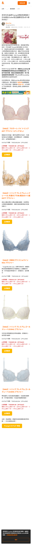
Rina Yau (8, 23)
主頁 (3, 9)
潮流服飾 (12, 9)
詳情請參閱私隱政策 (12, 535)
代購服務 (19, 82)
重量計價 (21, 84)
